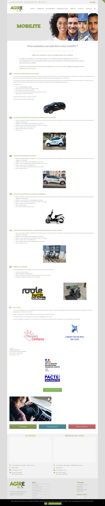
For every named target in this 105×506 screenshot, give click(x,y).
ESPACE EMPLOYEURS (37, 488)
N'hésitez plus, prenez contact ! (52, 390)
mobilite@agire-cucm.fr (14, 354)
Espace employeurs (52, 426)
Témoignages (23, 426)
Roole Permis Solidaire (46, 275)
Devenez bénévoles (82, 426)
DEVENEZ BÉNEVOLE (36, 490)
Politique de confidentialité (55, 503)
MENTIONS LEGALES (36, 498)
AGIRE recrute (43, 2)
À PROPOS (34, 496)
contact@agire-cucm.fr (17, 470)
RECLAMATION (35, 493)
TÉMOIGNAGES (35, 485)
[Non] (103, 502)
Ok (45, 503)
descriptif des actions (58, 66)
